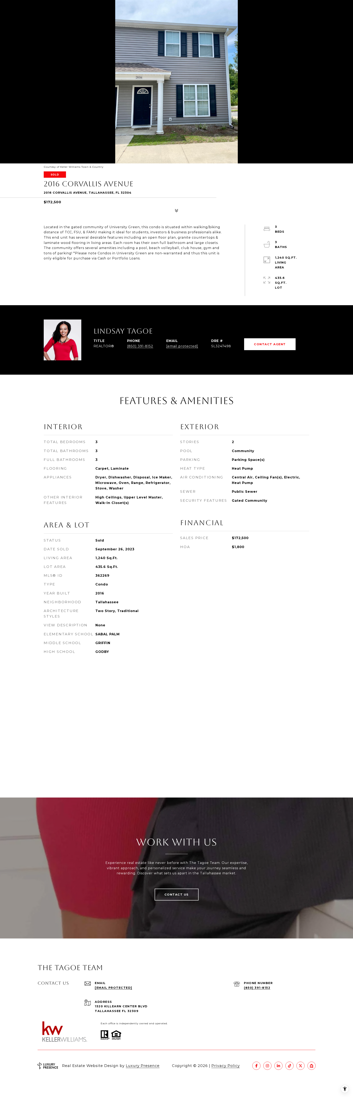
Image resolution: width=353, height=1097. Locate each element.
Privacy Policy (225, 1065)
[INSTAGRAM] (267, 1066)
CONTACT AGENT (270, 344)
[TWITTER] (300, 1066)
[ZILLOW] (311, 1066)
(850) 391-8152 (140, 346)
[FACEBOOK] (256, 1066)
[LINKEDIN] (278, 1066)
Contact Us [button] (176, 894)
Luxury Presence (143, 1065)
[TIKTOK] (289, 1066)
